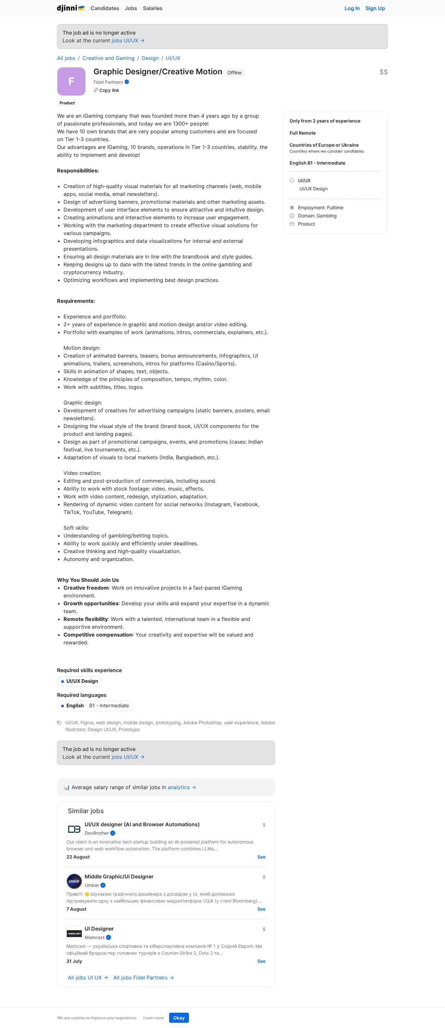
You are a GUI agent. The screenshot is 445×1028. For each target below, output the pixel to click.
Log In (352, 8)
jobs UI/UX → (128, 40)
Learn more (153, 1017)
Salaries (153, 8)
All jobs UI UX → (88, 977)
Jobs (131, 8)
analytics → (182, 787)
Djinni (71, 9)
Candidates (105, 8)
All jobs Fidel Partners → (143, 977)
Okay (179, 1018)
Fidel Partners (108, 82)
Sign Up (375, 8)
